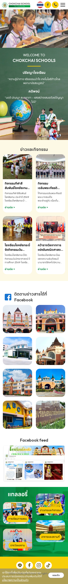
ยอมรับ (56, 575)
